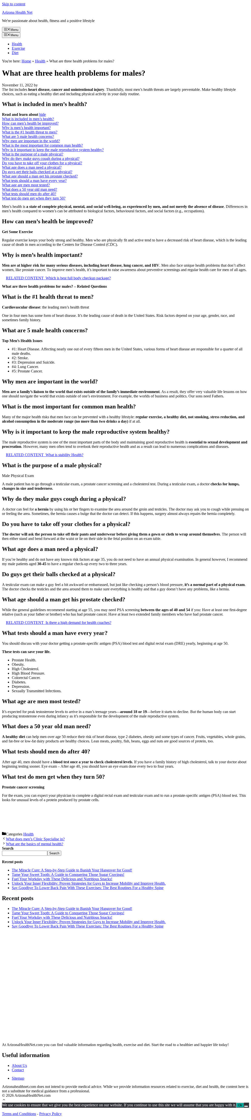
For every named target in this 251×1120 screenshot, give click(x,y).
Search (54, 853)
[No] (246, 1106)
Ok (240, 1105)
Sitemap (18, 1078)
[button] (4, 1100)
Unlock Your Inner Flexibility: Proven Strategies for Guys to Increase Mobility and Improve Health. (89, 883)
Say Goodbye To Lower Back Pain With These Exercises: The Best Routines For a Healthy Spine (87, 888)
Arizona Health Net (17, 12)
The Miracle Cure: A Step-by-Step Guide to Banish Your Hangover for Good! (72, 870)
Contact (18, 1070)
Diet (15, 53)
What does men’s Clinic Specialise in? (35, 839)
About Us (19, 1065)
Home (26, 61)
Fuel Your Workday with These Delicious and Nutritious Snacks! (62, 879)
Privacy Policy (50, 1114)
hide (42, 114)
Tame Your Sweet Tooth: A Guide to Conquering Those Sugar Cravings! (68, 874)
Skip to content (13, 4)
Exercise (18, 48)
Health (17, 44)
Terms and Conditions (19, 1114)
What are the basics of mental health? (34, 844)
